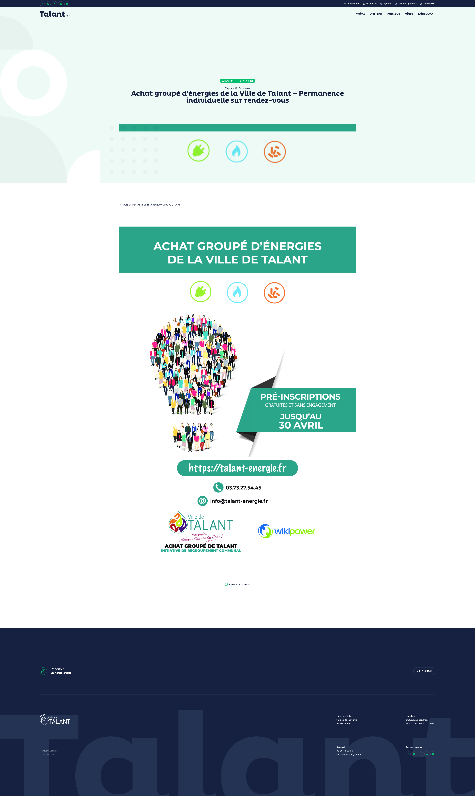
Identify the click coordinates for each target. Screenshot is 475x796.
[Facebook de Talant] (42, 3)
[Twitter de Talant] (54, 3)
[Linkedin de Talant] (60, 3)
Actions (376, 14)
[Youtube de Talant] (66, 3)
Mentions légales (48, 751)
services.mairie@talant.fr (350, 754)
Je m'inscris (424, 671)
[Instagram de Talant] (48, 3)
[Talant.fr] (55, 14)
